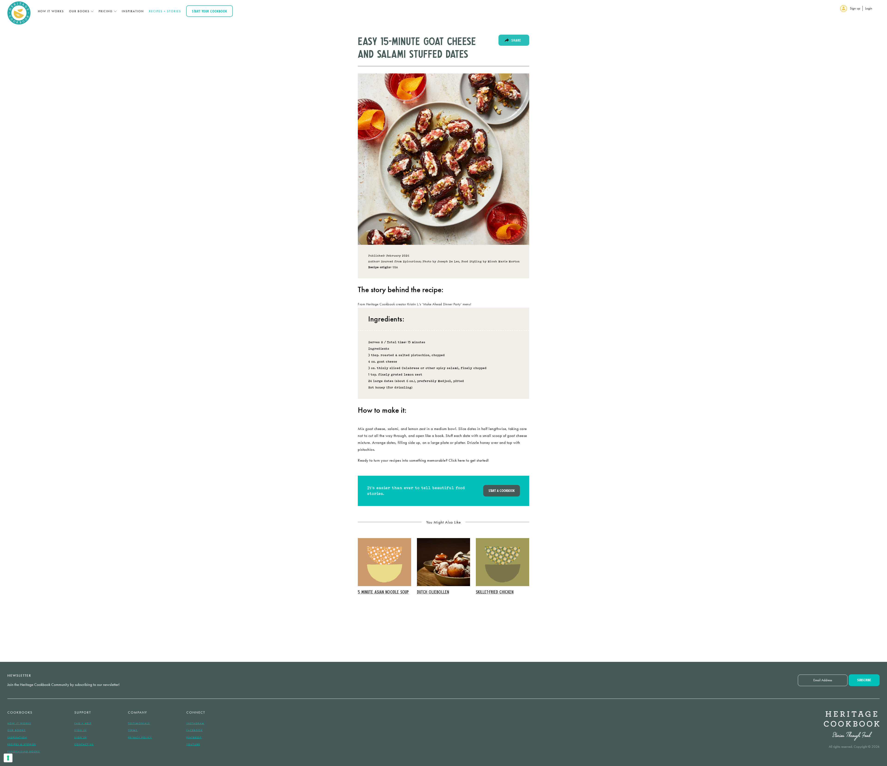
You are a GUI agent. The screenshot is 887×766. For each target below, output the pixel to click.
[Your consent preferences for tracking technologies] (8, 758)
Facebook (194, 730)
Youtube (193, 744)
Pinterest (194, 737)
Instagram (195, 723)
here (461, 460)
